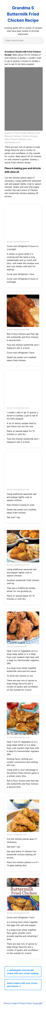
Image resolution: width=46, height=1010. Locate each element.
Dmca (6, 1003)
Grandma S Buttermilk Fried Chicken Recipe (23, 14)
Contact (14, 1003)
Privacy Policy (25, 1003)
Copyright (37, 1003)
